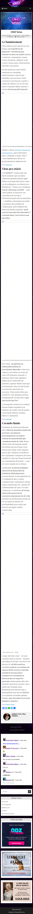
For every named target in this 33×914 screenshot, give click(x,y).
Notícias (22, 37)
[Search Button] (30, 8)
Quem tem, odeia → (17, 727)
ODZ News (16, 32)
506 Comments (26, 35)
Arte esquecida (6, 804)
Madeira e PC (6, 807)
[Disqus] (16, 760)
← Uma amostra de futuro (16, 730)
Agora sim (5, 801)
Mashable (9, 419)
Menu (5, 8)
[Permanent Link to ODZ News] (16, 21)
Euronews (9, 165)
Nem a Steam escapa (8, 813)
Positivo (4, 810)
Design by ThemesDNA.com (17, 912)
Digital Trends (10, 704)
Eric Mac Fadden (8, 35)
